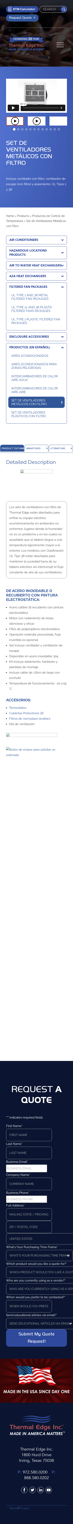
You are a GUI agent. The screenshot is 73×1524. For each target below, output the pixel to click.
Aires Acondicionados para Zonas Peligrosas (34, 366)
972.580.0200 (35, 1472)
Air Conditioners (23, 240)
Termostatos (17, 708)
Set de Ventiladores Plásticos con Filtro (28, 414)
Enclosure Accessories (29, 337)
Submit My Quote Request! (36, 1337)
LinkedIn (40, 1490)
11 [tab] (55, 129)
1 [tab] (14, 129)
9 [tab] (47, 129)
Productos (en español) (29, 347)
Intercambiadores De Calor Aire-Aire (34, 390)
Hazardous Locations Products (28, 253)
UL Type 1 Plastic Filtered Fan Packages (35, 321)
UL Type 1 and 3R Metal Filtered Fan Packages (29, 297)
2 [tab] (18, 129)
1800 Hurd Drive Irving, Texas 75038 (36, 1457)
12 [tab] (59, 129)
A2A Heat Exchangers (27, 276)
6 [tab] (34, 129)
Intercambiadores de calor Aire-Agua (34, 378)
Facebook (24, 1490)
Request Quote (20, 17)
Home (10, 216)
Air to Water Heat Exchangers (35, 265)
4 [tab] (26, 129)
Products (23, 216)
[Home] (26, 44)
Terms (13, 1508)
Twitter (32, 1490)
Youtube (48, 1490)
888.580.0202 (36, 1478)
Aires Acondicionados (29, 356)
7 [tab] (38, 129)
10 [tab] (51, 129)
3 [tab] (22, 129)
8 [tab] (43, 129)
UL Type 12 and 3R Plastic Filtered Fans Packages (31, 309)
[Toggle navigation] (60, 44)
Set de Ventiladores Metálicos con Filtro (29, 402)
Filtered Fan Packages (28, 287)
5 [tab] (30, 129)
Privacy (24, 1508)
